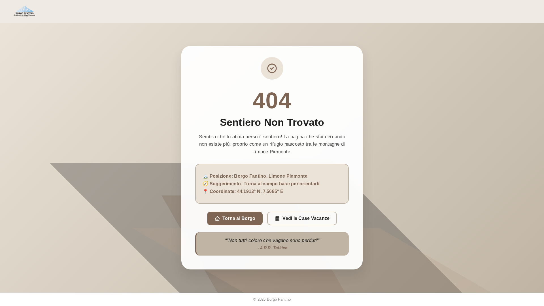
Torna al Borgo (239, 218)
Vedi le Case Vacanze (306, 218)
